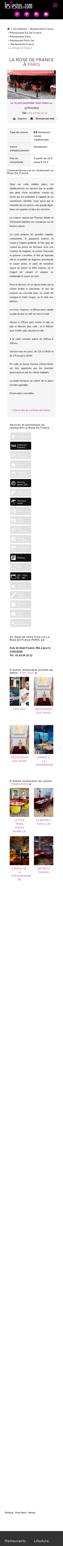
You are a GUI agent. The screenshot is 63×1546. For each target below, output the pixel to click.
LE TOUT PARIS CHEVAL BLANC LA (19, 826)
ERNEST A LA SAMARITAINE (44, 761)
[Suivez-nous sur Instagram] (36, 14)
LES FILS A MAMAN (43, 870)
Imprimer (23, 118)
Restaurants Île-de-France (25, 33)
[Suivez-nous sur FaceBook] (17, 14)
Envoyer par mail (44, 118)
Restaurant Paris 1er (22, 40)
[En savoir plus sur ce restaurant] (19, 802)
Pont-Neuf (27, 673)
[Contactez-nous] (46, 14)
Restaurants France (41, 29)
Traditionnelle (20, 784)
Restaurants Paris (20, 36)
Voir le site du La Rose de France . (32, 410)
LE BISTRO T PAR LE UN (43, 822)
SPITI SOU (19, 709)
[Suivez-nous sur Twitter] (27, 14)
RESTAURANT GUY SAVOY (44, 711)
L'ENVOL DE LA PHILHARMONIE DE (19, 874)
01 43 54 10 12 (38, 113)
